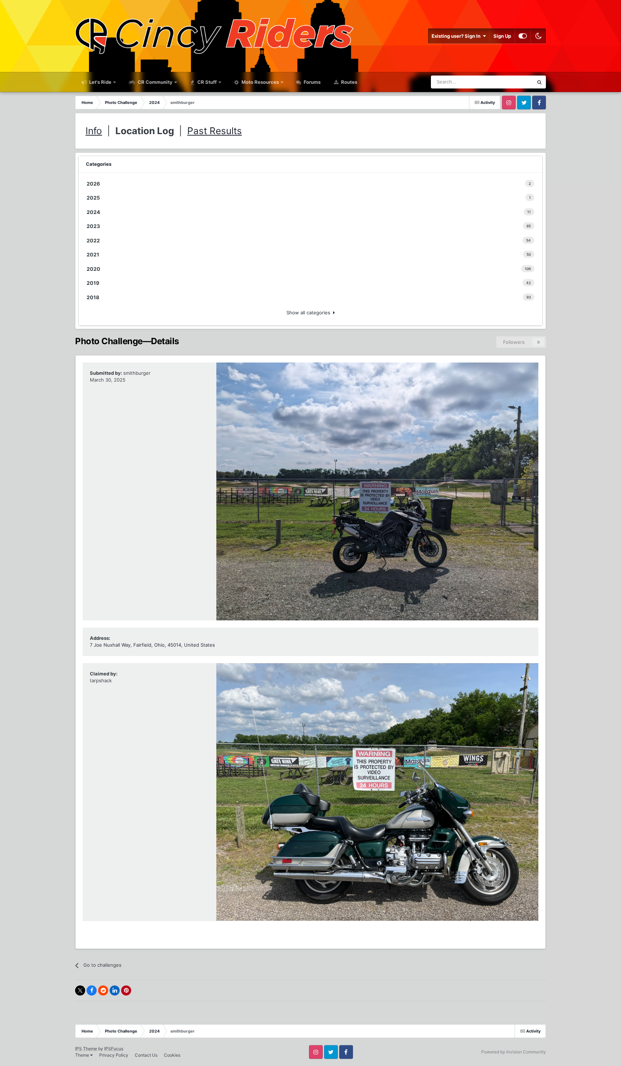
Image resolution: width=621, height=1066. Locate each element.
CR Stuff (206, 82)
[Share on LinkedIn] (115, 990)
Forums (312, 82)
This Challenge (508, 82)
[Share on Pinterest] (126, 990)
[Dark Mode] (538, 36)
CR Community (154, 82)
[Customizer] (522, 36)
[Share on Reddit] (103, 990)
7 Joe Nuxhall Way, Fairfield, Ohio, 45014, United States (152, 645)
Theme (82, 1055)
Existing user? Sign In (457, 36)
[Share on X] (80, 990)
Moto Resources (259, 82)
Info (94, 130)
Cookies (172, 1055)
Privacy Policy (113, 1055)
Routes (348, 82)
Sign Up (502, 36)
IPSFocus (113, 1048)
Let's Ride (99, 82)
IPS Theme (86, 1048)
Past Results (214, 130)
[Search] (539, 82)
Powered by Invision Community (513, 1051)
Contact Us (146, 1055)
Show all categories (309, 312)
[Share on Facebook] (92, 990)
